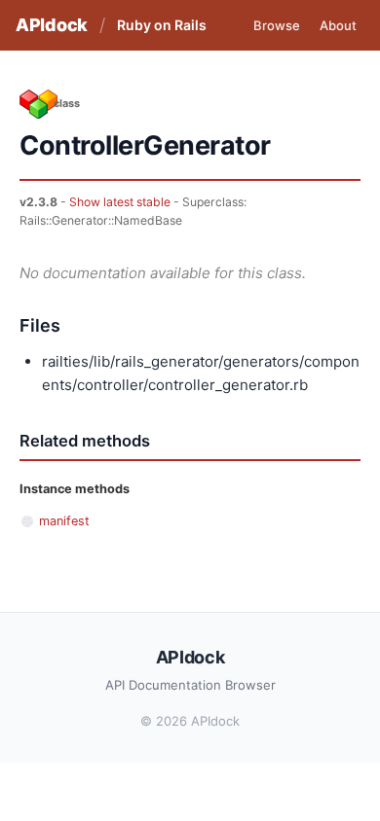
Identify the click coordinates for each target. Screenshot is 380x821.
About (338, 25)
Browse (276, 25)
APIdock (52, 25)
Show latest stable (120, 202)
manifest (64, 521)
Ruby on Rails (162, 25)
